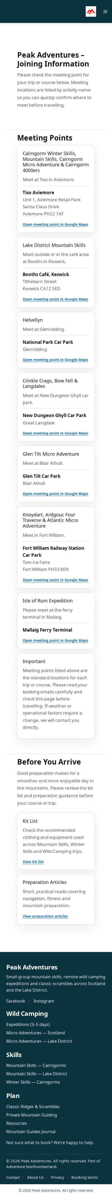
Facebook (15, 1001)
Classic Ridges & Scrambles (33, 1106)
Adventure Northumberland (31, 1166)
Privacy (57, 1177)
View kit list (33, 861)
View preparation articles (45, 916)
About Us (35, 1177)
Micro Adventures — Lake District (39, 1041)
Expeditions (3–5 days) (28, 1024)
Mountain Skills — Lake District (36, 1074)
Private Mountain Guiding (31, 1115)
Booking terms (84, 1177)
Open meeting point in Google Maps (55, 224)
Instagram (44, 1001)
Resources (16, 1123)
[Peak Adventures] (91, 11)
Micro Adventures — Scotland (35, 1033)
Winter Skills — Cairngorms (33, 1082)
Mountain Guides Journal (30, 1131)
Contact (13, 1177)
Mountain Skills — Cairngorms (36, 1065)
